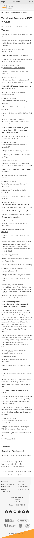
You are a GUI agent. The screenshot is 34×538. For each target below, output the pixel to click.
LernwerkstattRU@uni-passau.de (14, 68)
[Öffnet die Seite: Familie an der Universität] (10, 526)
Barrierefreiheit (5, 486)
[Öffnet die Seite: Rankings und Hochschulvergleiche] (9, 520)
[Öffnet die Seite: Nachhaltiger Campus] (23, 520)
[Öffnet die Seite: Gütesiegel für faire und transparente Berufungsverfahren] (20, 526)
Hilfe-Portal (21, 484)
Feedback (21, 482)
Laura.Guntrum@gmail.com (21, 365)
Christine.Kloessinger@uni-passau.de (15, 429)
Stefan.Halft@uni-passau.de (21, 275)
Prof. (9, 136)
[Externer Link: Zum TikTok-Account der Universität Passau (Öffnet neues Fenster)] (23, 512)
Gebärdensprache (23, 489)
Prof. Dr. (29, 43)
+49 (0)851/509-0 (19, 505)
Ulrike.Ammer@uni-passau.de (21, 151)
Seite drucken (24, 475)
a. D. (23, 265)
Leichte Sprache (23, 486)
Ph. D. (26, 136)
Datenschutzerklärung (7, 484)
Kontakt (3, 489)
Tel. (2, 464)
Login (3, 2)
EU (13, 261)
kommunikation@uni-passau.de (13, 466)
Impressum (4, 482)
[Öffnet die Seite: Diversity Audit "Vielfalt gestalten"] (27, 526)
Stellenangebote (6, 491)
